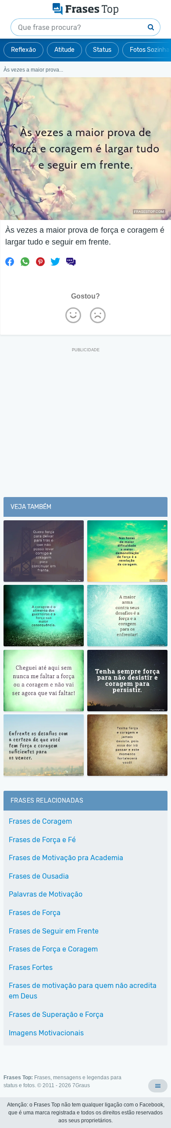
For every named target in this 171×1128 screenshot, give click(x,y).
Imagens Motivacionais (46, 1033)
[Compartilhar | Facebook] (9, 261)
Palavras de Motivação (45, 894)
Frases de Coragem (40, 821)
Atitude (64, 50)
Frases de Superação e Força (56, 1014)
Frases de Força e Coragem (53, 949)
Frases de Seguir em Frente (54, 931)
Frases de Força (35, 912)
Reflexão (23, 50)
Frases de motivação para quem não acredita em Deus (83, 990)
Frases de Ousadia (39, 876)
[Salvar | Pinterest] (40, 261)
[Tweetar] (55, 261)
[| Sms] (70, 261)
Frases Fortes (31, 967)
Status (102, 50)
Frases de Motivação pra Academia (66, 858)
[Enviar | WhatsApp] (25, 261)
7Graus (81, 1085)
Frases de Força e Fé (42, 840)
